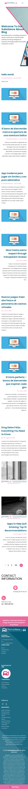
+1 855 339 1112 (14, 24)
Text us (14, 36)
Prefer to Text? (14, 31)
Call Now (14, 28)
